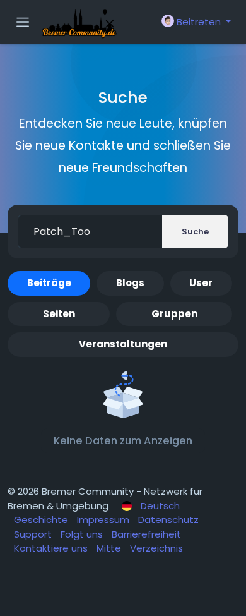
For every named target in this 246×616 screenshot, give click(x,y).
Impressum (104, 519)
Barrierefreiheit (146, 534)
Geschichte (42, 519)
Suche (195, 232)
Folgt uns (83, 534)
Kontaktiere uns (52, 548)
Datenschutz (168, 519)
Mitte (110, 548)
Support (34, 534)
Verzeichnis (156, 548)
